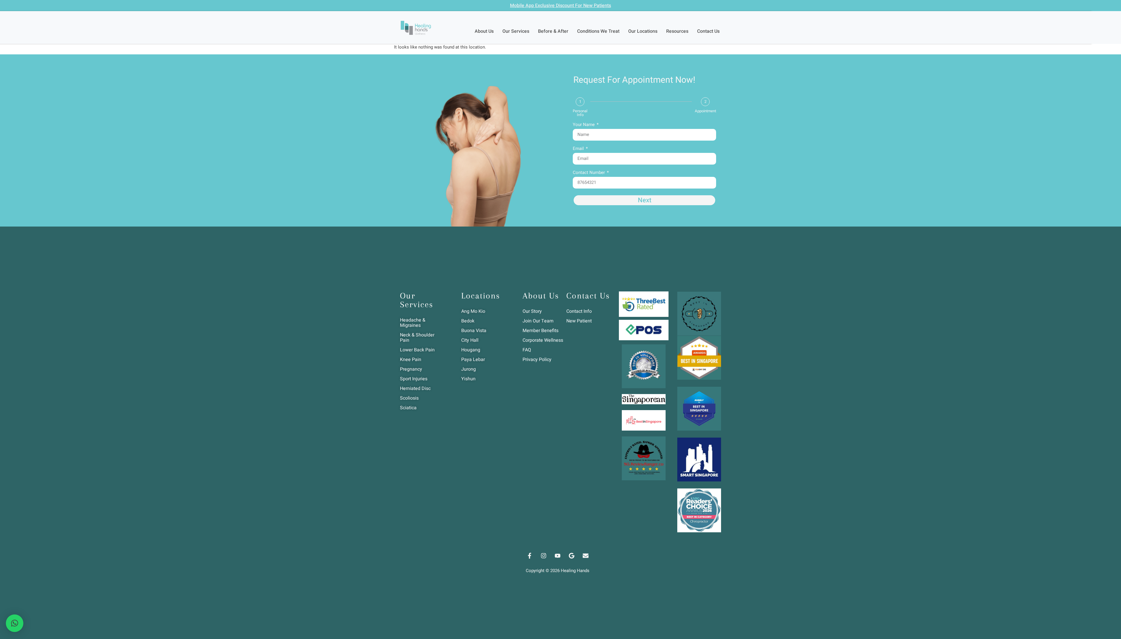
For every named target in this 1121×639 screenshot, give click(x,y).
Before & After (553, 31)
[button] (14, 623)
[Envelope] (585, 556)
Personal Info (580, 113)
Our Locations (642, 31)
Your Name (584, 125)
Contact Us (708, 31)
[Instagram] (543, 556)
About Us (484, 31)
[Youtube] (557, 556)
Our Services (515, 31)
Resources (677, 31)
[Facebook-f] (529, 556)
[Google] (571, 556)
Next (644, 200)
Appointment (705, 111)
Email (579, 149)
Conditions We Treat (598, 31)
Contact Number (589, 173)
